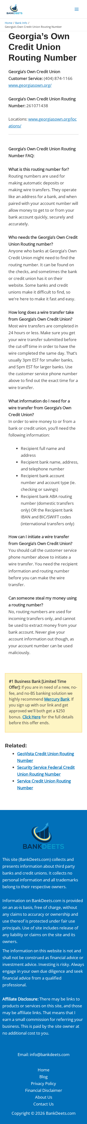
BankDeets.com (35, 859)
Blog (43, 1076)
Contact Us (43, 1104)
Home (44, 1070)
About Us (43, 1097)
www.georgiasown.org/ (29, 85)
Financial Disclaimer (43, 1090)
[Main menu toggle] (76, 9)
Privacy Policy (43, 1083)
